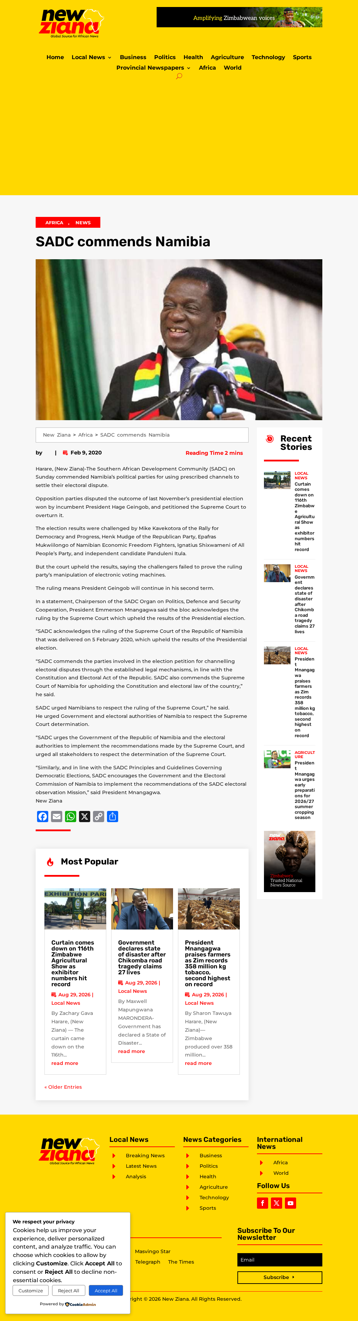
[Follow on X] (276, 1203)
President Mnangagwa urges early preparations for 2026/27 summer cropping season (305, 790)
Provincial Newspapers (150, 68)
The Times (181, 1262)
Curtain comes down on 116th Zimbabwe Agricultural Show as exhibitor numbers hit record (72, 963)
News (83, 222)
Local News (88, 58)
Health (193, 58)
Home (55, 58)
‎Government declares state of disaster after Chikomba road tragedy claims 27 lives (142, 957)
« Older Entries (63, 1087)
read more (64, 1063)
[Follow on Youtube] (290, 1203)
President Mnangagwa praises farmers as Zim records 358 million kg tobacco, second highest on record (207, 963)
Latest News (141, 1166)
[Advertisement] (179, 136)
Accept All (106, 1290)
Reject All (68, 1290)
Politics (165, 58)
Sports (302, 58)
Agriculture (227, 58)
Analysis (136, 1176)
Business (133, 58)
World (233, 68)
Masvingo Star (153, 1252)
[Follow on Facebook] (262, 1203)
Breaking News (145, 1155)
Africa (207, 68)
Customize (31, 1290)
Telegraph (147, 1262)
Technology (268, 58)
